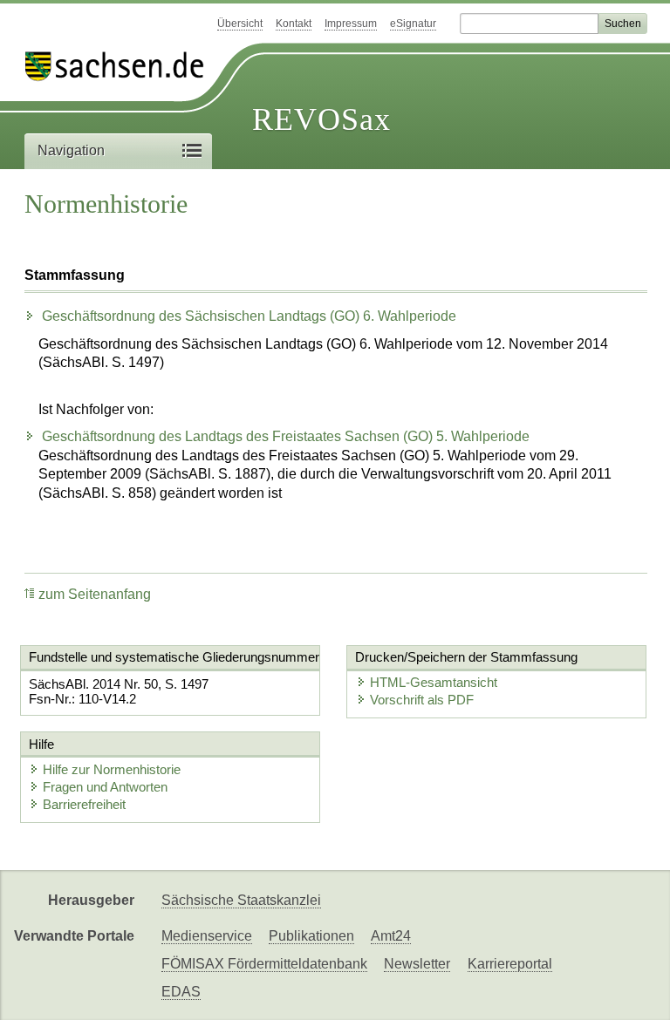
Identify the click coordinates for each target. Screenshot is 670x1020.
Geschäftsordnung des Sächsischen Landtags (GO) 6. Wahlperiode (247, 316)
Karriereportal (510, 963)
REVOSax (321, 119)
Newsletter (417, 963)
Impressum (351, 23)
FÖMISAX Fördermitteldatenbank (264, 963)
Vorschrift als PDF (422, 699)
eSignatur (413, 23)
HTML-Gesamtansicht (433, 682)
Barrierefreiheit (84, 804)
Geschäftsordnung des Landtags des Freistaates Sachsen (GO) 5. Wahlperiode (284, 436)
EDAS (181, 991)
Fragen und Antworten (105, 786)
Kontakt (293, 23)
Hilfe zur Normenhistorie (112, 769)
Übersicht (240, 23)
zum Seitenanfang (94, 594)
